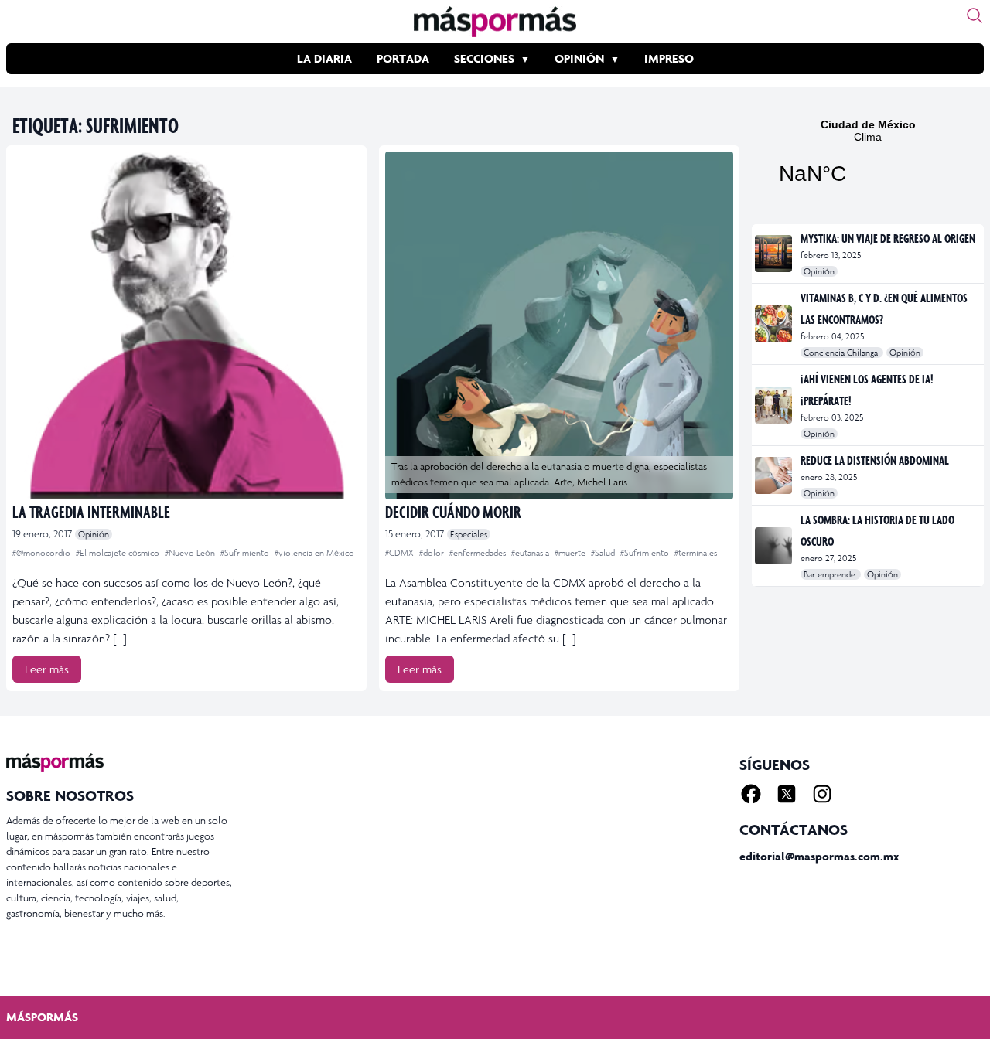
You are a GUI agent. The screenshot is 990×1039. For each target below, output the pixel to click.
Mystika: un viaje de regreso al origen (888, 238)
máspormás (42, 1017)
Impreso (669, 58)
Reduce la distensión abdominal (875, 460)
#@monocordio (42, 552)
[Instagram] (822, 794)
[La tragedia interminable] (186, 325)
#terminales (695, 552)
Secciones (484, 58)
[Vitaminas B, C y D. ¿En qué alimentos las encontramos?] (774, 323)
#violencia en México (314, 552)
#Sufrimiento (245, 552)
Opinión (579, 58)
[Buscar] (974, 15)
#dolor (432, 552)
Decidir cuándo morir (453, 511)
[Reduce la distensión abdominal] (774, 475)
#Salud (604, 552)
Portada (403, 58)
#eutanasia (531, 552)
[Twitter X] (786, 794)
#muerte (571, 552)
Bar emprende (831, 574)
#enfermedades (478, 552)
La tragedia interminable (91, 511)
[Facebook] (751, 794)
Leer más (47, 669)
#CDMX (400, 552)
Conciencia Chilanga (842, 352)
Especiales (468, 534)
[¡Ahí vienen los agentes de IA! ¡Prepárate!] (774, 405)
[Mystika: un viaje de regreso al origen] (774, 253)
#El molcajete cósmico (119, 552)
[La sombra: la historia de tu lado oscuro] (774, 545)
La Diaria (324, 58)
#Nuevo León (191, 552)
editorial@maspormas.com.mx (819, 856)
